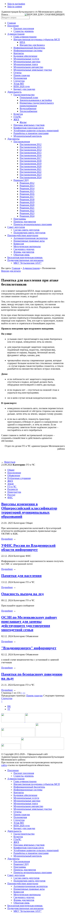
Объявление (13, 475)
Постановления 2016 (30, 155)
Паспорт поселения (24, 28)
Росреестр (12, 489)
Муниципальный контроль (28, 136)
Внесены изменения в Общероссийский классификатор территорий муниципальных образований (29, 510)
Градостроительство (24, 94)
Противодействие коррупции (22, 235)
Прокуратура (14, 492)
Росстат (11, 494)
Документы (13, 139)
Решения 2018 (27, 199)
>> (24, 693)
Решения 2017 (27, 196)
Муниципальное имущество (28, 67)
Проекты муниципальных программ (33, 224)
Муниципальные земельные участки (33, 70)
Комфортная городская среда (29, 127)
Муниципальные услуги (26, 58)
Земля (10, 483)
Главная (11, 23)
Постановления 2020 (30, 166)
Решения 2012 (27, 183)
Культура (18, 114)
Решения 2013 (27, 185)
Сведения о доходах (24, 249)
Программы (20, 219)
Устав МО (19, 83)
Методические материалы (27, 246)
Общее (10, 470)
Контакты (19, 53)
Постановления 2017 (30, 158)
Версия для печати (11, 271)
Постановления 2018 (30, 161)
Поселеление (14, 472)
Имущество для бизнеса (32, 45)
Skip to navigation (16, 3)
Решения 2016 (27, 194)
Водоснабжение (28, 108)
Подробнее (7, 539)
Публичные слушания (19, 478)
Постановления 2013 (30, 147)
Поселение (13, 25)
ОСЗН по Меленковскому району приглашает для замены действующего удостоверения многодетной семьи (29, 623)
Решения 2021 (27, 207)
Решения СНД (21, 180)
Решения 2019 (27, 202)
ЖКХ (16, 119)
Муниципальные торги (26, 64)
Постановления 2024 (30, 177)
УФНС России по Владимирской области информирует (28, 547)
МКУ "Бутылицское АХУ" (28, 263)
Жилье (23, 122)
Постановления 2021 (30, 169)
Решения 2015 (27, 191)
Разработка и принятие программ (31, 133)
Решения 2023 (27, 213)
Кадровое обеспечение (25, 56)
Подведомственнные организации (25, 260)
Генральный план (29, 97)
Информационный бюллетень (29, 47)
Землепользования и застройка (36, 100)
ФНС (10, 497)
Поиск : (5, 14)
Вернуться (9, 462)
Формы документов (24, 252)
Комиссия (19, 243)
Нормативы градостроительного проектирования (37, 104)
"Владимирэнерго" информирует (28, 648)
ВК (9, 706)
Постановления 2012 (30, 144)
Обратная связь (21, 254)
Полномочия (20, 78)
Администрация (15, 34)
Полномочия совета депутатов (29, 232)
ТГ (8, 709)
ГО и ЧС (11, 486)
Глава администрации (25, 36)
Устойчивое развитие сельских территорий (36, 130)
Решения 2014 (27, 188)
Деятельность (14, 92)
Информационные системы (28, 50)
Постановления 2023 (30, 174)
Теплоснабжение (28, 111)
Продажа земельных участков (29, 125)
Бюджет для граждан (24, 89)
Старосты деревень (24, 31)
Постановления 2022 (30, 172)
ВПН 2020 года (22, 86)
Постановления (22, 141)
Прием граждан (22, 75)
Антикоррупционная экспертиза (31, 238)
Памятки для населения (21, 576)
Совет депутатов (16, 227)
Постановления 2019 (30, 163)
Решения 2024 (27, 216)
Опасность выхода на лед (22, 594)
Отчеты (17, 72)
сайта (4, 765)
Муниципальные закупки (27, 61)
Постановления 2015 (30, 152)
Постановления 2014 (30, 150)
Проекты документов (25, 221)
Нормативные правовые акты (29, 241)
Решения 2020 (27, 205)
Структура (19, 81)
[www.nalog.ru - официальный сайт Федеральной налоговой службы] (13, 721)
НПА (22, 42)
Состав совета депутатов (26, 230)
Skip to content (14, 6)
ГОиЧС (17, 116)
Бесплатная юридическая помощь (25, 257)
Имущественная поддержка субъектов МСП (37, 39)
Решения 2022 (27, 210)
